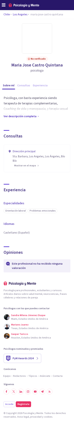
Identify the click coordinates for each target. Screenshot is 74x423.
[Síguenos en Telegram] (42, 391)
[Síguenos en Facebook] (6, 391)
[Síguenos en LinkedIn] (21, 391)
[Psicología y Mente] (24, 5)
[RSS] (49, 391)
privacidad (35, 417)
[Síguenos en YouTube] (35, 391)
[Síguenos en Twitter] (14, 391)
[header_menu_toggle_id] (3, 5)
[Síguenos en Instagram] (28, 391)
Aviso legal (23, 417)
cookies (48, 417)
